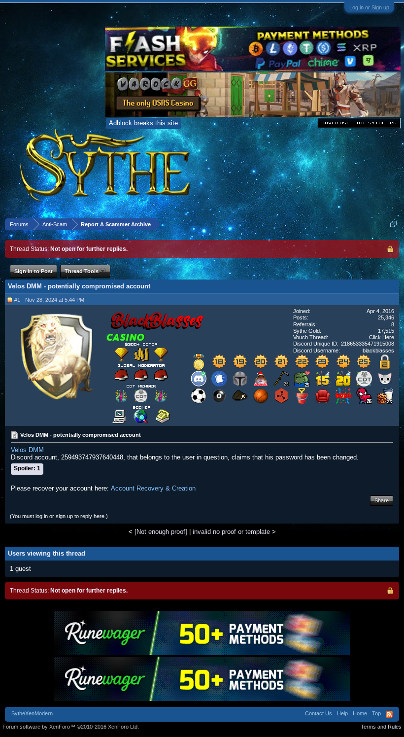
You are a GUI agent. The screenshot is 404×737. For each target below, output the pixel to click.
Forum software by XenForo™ (70, 727)
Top (376, 713)
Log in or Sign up (369, 7)
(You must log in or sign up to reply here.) (59, 516)
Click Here (381, 337)
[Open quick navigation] (393, 224)
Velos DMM (27, 450)
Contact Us (318, 713)
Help (342, 713)
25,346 (386, 317)
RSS (389, 714)
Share (381, 500)
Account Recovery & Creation (153, 488)
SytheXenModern (32, 713)
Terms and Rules (381, 727)
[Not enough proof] (161, 531)
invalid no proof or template (231, 531)
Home (360, 713)
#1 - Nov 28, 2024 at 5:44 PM (49, 300)
